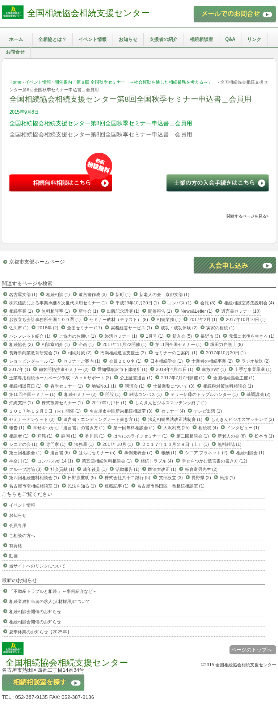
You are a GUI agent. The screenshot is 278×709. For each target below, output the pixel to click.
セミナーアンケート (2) (32, 419)
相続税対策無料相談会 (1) (228, 386)
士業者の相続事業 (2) (212, 361)
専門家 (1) (56, 444)
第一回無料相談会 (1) (134, 427)
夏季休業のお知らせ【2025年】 (40, 631)
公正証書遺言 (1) (136, 377)
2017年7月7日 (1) (109, 402)
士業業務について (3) (173, 386)
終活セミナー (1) (121, 336)
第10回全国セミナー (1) (32, 394)
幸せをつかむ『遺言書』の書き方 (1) (69, 427)
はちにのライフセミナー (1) (140, 436)
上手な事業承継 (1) (253, 369)
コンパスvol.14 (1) (55, 461)
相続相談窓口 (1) (25, 386)
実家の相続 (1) (220, 327)
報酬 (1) (168, 452)
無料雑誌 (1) (229, 444)
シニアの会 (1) (23, 444)
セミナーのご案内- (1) (176, 352)
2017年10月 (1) (117, 444)
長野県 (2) (201, 477)
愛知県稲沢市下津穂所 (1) (122, 369)
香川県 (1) (95, 436)
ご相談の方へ (22, 535)
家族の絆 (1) (214, 369)
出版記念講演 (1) (123, 311)
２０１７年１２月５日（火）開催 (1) (45, 411)
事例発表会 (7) (138, 452)
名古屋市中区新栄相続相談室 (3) (120, 411)
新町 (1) (123, 294)
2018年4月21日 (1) (174, 369)
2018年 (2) (47, 327)
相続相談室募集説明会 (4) (249, 302)
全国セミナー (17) (84, 327)
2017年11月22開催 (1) (124, 344)
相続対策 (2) (80, 352)
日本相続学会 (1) (166, 361)
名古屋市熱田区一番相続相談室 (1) (171, 486)
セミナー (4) (173, 411)
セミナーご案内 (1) (81, 361)
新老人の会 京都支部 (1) (164, 294)
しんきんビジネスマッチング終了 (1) (171, 402)
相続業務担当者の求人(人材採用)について (49, 601)
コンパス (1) (179, 302)
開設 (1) (113, 394)
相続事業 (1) (21, 311)
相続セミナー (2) (80, 394)
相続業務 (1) (169, 319)
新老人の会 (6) (232, 436)
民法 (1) (227, 477)
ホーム (16, 39)
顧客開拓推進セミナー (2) (64, 369)
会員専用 (17, 525)
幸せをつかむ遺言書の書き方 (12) (214, 461)
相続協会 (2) (21, 344)
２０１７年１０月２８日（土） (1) (175, 444)
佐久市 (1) (19, 327)
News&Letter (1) (196, 311)
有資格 (15, 545)
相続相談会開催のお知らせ (35, 611)
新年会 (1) (88, 311)
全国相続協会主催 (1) (233, 377)
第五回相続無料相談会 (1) (107, 461)
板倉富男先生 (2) (201, 469)
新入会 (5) (182, 336)
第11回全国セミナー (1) (178, 344)
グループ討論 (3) (25, 469)
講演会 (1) (134, 386)
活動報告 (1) (127, 469)
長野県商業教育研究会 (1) (34, 352)
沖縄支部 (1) (21, 402)
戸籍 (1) (44, 436)
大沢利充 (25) (176, 427)
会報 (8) (207, 302)
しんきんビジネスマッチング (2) (242, 419)
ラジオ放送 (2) (255, 361)
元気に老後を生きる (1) (251, 336)
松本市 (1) (264, 436)
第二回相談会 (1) (192, 436)
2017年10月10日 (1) (246, 319)
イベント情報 (93, 39)
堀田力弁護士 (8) (226, 344)
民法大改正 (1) (162, 469)
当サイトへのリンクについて (37, 566)
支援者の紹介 (163, 39)
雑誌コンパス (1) (145, 394)
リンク (254, 39)
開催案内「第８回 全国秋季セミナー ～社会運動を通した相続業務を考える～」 (135, 82)
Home (15, 82)
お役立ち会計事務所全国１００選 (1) (45, 319)
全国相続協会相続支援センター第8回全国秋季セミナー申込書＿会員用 (100, 123)
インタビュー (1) (243, 427)
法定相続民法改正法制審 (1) (175, 419)
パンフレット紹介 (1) (29, 336)
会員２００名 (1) (125, 361)
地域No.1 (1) (104, 386)
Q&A (230, 39)
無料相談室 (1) (56, 311)
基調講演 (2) (258, 394)
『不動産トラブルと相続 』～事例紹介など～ (53, 591)
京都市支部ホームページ (37, 262)
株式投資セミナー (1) (62, 402)
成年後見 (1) (95, 469)
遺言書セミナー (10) (241, 311)
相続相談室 (201, 39)
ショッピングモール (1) (32, 361)
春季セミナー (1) (66, 386)
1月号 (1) (155, 336)
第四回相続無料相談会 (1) (34, 477)
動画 (13, 555)
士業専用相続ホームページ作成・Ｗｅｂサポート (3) (60, 377)
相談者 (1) (19, 436)
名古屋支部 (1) (23, 294)
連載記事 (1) (117, 486)
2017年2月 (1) (203, 319)
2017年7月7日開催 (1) (183, 377)
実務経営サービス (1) (131, 327)
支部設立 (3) (171, 477)
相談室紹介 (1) (56, 344)
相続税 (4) (208, 427)
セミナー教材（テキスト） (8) (118, 319)
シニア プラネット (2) (206, 452)
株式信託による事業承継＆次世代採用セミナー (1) (58, 302)
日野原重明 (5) (82, 477)
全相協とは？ (52, 39)
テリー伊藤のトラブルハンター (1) (204, 394)
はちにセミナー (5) (97, 452)
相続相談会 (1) (250, 452)
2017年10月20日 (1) (226, 352)
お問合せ (15, 52)
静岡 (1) (68, 436)
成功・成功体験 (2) (179, 327)
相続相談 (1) (58, 294)
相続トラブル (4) (156, 461)
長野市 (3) (210, 336)
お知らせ (128, 39)
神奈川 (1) (19, 461)
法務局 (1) (84, 444)
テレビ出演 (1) (208, 411)
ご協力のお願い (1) (77, 336)
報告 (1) (16, 427)
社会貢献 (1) (62, 469)
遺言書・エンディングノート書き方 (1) (101, 419)
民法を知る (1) (82, 486)
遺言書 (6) (60, 452)
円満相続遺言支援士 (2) (123, 352)
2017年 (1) (19, 369)
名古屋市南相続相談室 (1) (34, 486)
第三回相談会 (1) (25, 452)
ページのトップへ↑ (252, 650)
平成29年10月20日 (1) (137, 302)
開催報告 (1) (160, 311)
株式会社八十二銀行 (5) (127, 477)
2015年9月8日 (24, 112)
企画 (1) (86, 344)
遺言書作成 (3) (93, 294)
